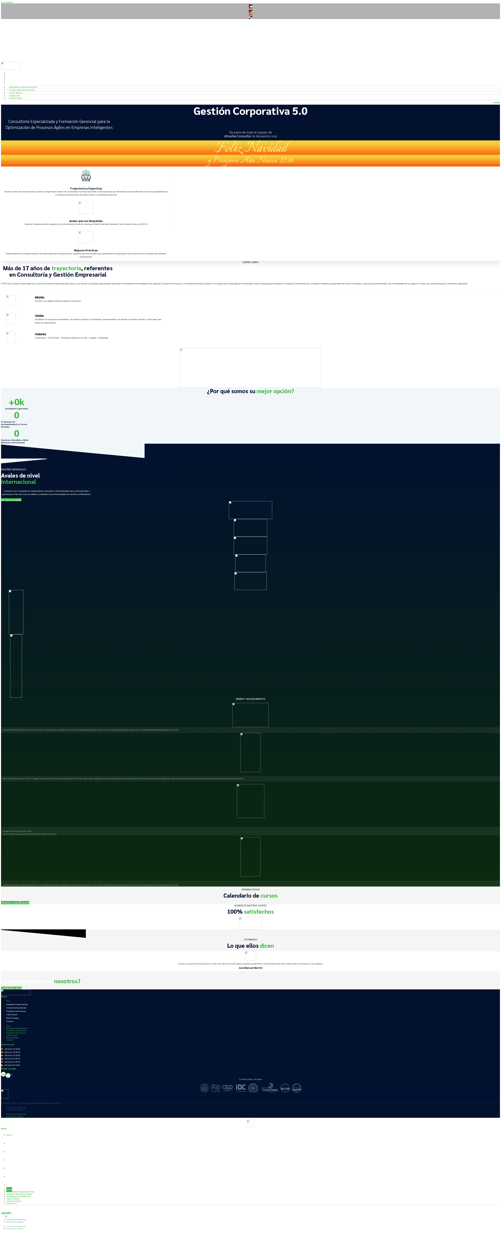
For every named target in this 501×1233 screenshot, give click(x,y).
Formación (11, 37)
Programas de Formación (16, 1011)
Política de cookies (14, 1110)
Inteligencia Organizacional (20, 30)
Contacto (9, 1021)
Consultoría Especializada (19, 32)
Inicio (8, 1001)
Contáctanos (13, 39)
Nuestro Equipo (12, 1018)
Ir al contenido (7, 2)
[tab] (10, 902)
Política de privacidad (16, 1108)
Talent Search (13, 35)
